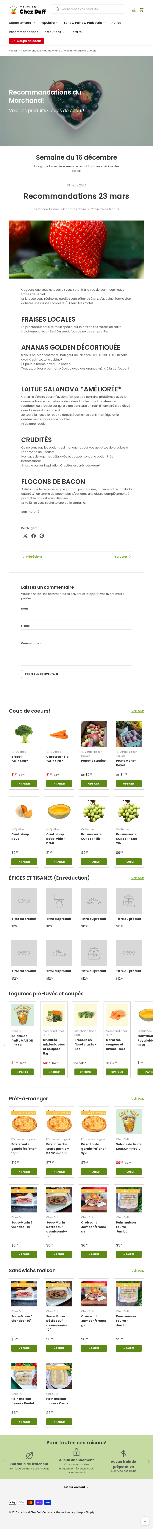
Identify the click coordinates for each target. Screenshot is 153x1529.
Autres (116, 23)
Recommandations (23, 32)
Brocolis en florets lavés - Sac (85, 1044)
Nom (24, 608)
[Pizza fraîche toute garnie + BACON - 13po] (59, 1121)
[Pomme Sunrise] (94, 734)
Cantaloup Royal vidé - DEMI (55, 838)
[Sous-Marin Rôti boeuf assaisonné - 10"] (59, 1199)
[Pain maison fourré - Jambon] (129, 1199)
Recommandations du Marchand (40, 51)
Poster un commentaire (41, 674)
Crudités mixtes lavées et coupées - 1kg (54, 1047)
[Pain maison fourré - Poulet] (24, 1376)
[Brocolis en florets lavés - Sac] (85, 1015)
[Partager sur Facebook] (33, 536)
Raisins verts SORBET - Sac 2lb (126, 838)
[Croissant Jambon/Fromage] (94, 1199)
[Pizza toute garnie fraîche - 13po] (24, 1121)
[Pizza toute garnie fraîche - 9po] (94, 1121)
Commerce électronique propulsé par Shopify (68, 1512)
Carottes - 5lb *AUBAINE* (57, 759)
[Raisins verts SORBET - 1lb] (94, 811)
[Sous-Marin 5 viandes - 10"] (24, 1199)
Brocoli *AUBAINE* (19, 759)
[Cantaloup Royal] (24, 811)
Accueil (13, 51)
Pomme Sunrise (93, 761)
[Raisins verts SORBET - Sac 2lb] (129, 811)
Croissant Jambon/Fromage (93, 1227)
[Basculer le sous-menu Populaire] (57, 23)
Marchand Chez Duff (29, 1512)
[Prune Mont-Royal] (129, 734)
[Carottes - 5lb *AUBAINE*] (59, 734)
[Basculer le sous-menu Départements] (33, 23)
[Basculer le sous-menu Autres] (124, 23)
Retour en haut (75, 1487)
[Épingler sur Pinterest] (42, 536)
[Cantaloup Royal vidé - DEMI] (59, 811)
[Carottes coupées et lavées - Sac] (117, 1015)
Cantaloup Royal (20, 836)
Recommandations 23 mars (80, 51)
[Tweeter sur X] (25, 536)
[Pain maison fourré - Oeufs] (59, 1376)
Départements (20, 23)
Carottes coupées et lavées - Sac (115, 1044)
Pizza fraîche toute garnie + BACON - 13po (57, 1148)
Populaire (47, 23)
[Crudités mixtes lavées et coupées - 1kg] (54, 1015)
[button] (142, 10)
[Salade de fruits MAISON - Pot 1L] (22, 1015)
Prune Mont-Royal (126, 763)
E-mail (25, 626)
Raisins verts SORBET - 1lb (91, 836)
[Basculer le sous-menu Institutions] (63, 32)
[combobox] (88, 9)
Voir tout (137, 711)
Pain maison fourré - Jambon (126, 1227)
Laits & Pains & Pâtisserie (83, 23)
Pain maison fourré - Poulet (22, 1401)
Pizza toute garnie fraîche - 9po (94, 1148)
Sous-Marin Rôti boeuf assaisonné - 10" (56, 1229)
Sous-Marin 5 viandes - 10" (21, 1224)
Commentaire (31, 643)
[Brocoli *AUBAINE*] (24, 734)
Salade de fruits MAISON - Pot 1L (22, 1040)
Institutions (52, 32)
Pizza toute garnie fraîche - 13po (24, 1148)
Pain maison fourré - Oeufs (57, 1401)
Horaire (76, 32)
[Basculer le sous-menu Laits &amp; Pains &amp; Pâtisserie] (104, 23)
